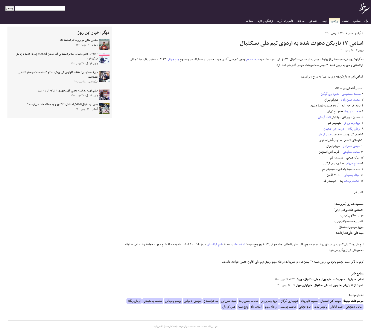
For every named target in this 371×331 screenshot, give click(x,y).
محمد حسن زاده (350, 100)
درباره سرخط (183, 326)
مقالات (249, 20)
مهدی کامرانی (351, 146)
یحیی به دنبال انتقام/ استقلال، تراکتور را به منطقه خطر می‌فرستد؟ (62, 104)
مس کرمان (324, 134)
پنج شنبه (243, 307)
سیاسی (356, 20)
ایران (366, 20)
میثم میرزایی (352, 163)
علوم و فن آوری (285, 20)
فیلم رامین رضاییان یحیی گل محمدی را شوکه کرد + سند (68, 90)
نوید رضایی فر (352, 123)
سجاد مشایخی (351, 152)
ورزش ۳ (297, 279)
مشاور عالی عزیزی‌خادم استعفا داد (79, 40)
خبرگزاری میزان (303, 285)
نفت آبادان (324, 117)
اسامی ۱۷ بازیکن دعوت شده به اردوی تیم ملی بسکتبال (333, 279)
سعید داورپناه (352, 111)
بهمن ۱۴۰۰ (331, 33)
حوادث (301, 20)
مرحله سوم (252, 59)
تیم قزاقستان (214, 244)
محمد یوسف (351, 181)
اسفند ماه (239, 244)
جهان (324, 20)
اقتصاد (345, 20)
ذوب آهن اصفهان (334, 129)
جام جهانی (173, 59)
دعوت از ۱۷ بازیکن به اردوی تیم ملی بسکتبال (338, 285)
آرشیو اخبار (354, 33)
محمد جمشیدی (351, 94)
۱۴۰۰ (342, 33)
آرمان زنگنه (353, 129)
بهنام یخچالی (351, 175)
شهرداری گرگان (330, 94)
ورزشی (334, 20)
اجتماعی (313, 20)
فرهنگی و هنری (265, 20)
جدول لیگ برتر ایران (161, 326)
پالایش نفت (320, 307)
